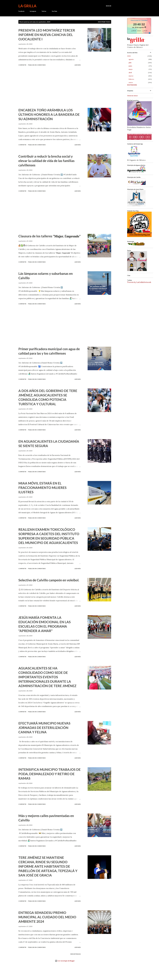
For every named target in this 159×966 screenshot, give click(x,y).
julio (130, 63)
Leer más (78, 65)
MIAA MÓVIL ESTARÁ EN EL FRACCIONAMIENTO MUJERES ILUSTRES (42, 487)
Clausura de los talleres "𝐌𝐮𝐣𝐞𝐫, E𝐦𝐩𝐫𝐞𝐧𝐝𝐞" (49, 236)
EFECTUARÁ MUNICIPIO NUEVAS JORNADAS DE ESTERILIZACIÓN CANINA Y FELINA (44, 727)
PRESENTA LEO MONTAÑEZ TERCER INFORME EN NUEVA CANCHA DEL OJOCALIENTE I (46, 34)
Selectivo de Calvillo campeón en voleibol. (48, 580)
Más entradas (75, 954)
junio (130, 66)
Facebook (21, 11)
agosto (131, 59)
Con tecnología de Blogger (66, 961)
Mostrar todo (104, 22)
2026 (129, 56)
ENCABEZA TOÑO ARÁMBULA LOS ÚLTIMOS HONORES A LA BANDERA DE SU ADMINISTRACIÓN (49, 114)
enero (131, 82)
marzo (131, 76)
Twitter (43, 11)
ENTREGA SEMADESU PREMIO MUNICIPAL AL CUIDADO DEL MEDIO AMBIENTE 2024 (47, 917)
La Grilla (27, 6)
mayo (130, 69)
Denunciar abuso (132, 95)
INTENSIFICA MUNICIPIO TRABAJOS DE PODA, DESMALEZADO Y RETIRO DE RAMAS (49, 773)
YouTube (54, 11)
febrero (131, 79)
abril (130, 72)
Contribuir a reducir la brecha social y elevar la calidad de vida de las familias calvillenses (46, 160)
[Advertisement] (49, 87)
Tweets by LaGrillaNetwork (139, 282)
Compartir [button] (22, 65)
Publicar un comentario (37, 65)
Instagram (33, 11)
